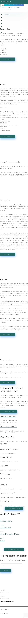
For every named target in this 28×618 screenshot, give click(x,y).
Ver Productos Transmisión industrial (15, 4)
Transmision (2, 590)
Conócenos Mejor (9, 411)
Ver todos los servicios (14, 508)
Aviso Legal (2, 595)
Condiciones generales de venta (7, 601)
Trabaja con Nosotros (5, 598)
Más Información (7, 59)
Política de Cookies (4, 593)
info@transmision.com (6, 1)
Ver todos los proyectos (14, 549)
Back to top (2, 613)
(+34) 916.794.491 (6, 3)
